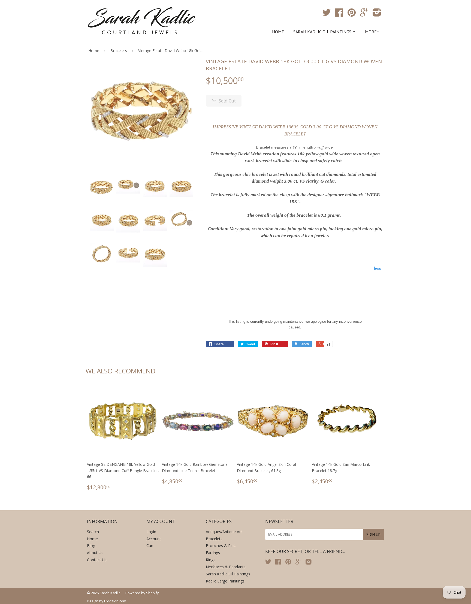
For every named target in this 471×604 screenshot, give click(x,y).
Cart (150, 545)
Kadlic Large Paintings (225, 581)
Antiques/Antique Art (224, 531)
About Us (95, 552)
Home (278, 31)
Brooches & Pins (220, 545)
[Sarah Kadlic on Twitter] (326, 14)
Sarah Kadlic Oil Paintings (322, 31)
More (371, 31)
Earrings (213, 552)
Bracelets (118, 50)
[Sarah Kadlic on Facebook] (339, 14)
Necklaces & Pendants (226, 566)
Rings (210, 559)
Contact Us (97, 559)
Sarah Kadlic (109, 592)
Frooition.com (115, 601)
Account (153, 538)
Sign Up (373, 534)
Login (151, 531)
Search (93, 531)
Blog (91, 545)
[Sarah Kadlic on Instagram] (376, 14)
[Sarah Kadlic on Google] (364, 14)
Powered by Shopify (142, 592)
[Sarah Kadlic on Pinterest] (351, 14)
